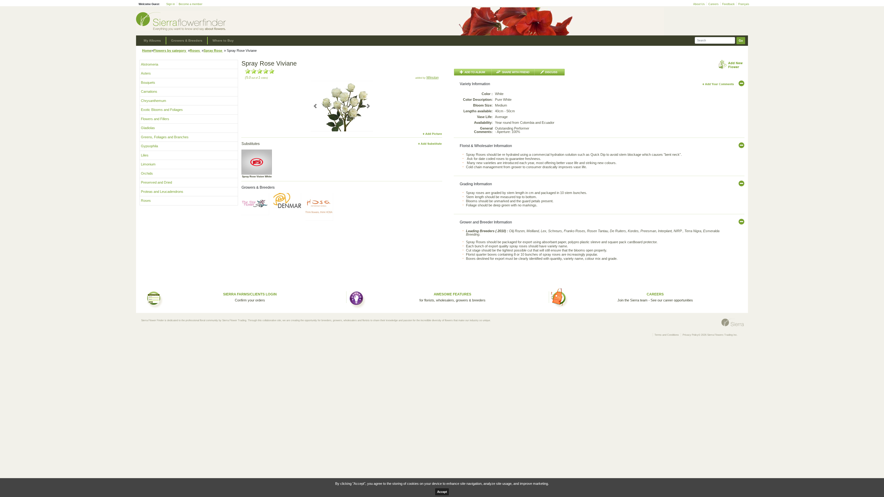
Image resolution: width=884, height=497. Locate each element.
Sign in (170, 4)
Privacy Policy (690, 334)
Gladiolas (148, 128)
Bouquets (148, 82)
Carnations (149, 91)
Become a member (190, 4)
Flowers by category (170, 50)
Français (743, 4)
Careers (713, 4)
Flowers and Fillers (155, 119)
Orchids (147, 173)
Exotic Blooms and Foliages (162, 110)
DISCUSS (550, 72)
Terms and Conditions (666, 334)
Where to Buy (223, 40)
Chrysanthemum (153, 101)
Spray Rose (213, 50)
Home (146, 50)
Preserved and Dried (156, 182)
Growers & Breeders (186, 40)
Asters (146, 73)
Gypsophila (149, 146)
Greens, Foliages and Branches (165, 137)
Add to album (473, 72)
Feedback (728, 4)
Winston (432, 77)
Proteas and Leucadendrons (162, 192)
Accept (442, 492)
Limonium (148, 164)
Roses (195, 50)
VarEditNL (718, 84)
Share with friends (513, 72)
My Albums (152, 40)
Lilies (144, 155)
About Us (699, 4)
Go (741, 40)
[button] (315, 106)
